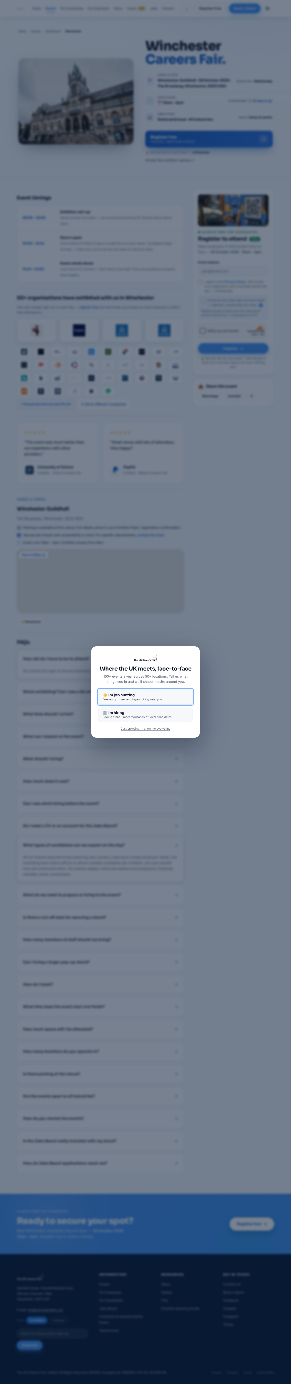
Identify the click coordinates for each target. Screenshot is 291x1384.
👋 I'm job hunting (132, 697)
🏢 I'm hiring (137, 715)
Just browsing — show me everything (145, 728)
